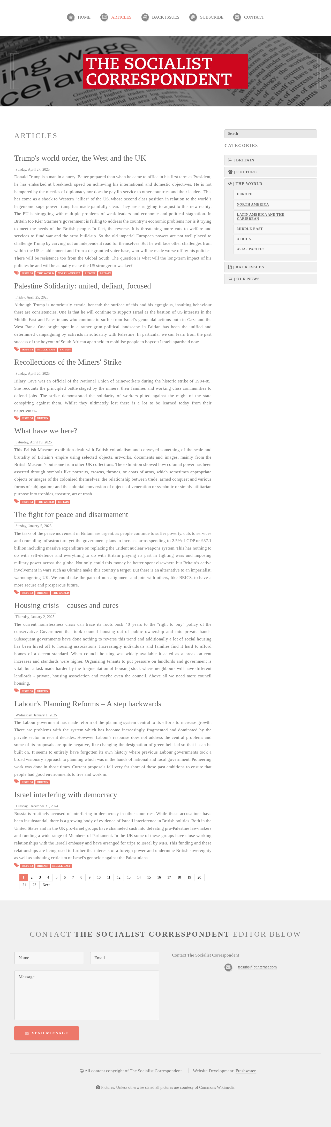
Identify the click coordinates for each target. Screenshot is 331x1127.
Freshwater (246, 1070)
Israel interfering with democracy (65, 794)
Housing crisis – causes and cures (66, 605)
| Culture (245, 172)
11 (108, 877)
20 (199, 877)
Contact (254, 17)
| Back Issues (248, 267)
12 (119, 877)
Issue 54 (27, 273)
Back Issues (165, 17)
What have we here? (45, 430)
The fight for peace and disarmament (71, 514)
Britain (105, 273)
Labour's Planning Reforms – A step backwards (87, 703)
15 (149, 877)
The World (45, 273)
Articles (121, 17)
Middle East (250, 229)
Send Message (50, 1033)
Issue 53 (27, 592)
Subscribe (211, 17)
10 (99, 877)
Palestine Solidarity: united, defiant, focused (82, 285)
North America (69, 273)
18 (179, 877)
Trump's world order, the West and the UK (80, 158)
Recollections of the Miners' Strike (68, 362)
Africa (244, 239)
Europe (90, 273)
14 (139, 877)
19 (189, 877)
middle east (46, 349)
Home (84, 17)
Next (46, 885)
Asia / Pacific (250, 249)
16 (159, 877)
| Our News (246, 279)
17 (169, 877)
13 (129, 877)
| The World (247, 184)
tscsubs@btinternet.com (257, 967)
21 (24, 885)
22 (34, 885)
